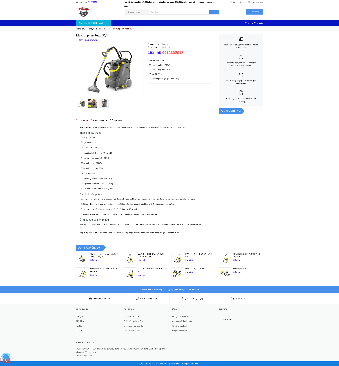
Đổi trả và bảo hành (179, 326)
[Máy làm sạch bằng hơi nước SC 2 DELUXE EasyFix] (82, 259)
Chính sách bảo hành (132, 316)
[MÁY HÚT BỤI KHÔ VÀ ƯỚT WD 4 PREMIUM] (82, 273)
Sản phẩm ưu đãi (231, 111)
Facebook (227, 319)
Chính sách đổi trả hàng (133, 321)
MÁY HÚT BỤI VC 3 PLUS (195, 269)
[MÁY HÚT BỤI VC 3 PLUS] (177, 273)
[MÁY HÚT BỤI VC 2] (225, 273)
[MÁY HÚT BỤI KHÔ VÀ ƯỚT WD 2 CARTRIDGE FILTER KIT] (130, 259)
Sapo (195, 364)
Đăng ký (248, 23)
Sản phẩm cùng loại (90, 247)
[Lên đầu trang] (334, 348)
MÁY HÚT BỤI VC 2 (240, 269)
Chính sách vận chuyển (133, 326)
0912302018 (92, 2)
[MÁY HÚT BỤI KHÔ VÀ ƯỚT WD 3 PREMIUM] (225, 259)
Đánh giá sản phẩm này (88, 40)
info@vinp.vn (87, 356)
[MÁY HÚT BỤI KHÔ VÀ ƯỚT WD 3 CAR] (177, 259)
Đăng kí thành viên (179, 331)
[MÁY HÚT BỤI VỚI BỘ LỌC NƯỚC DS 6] (130, 273)
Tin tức (79, 326)
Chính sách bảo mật (132, 331)
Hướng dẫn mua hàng (180, 316)
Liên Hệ (79, 331)
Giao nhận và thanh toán (181, 321)
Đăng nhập (258, 23)
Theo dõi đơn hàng (238, 2)
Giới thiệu (80, 321)
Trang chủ (80, 316)
